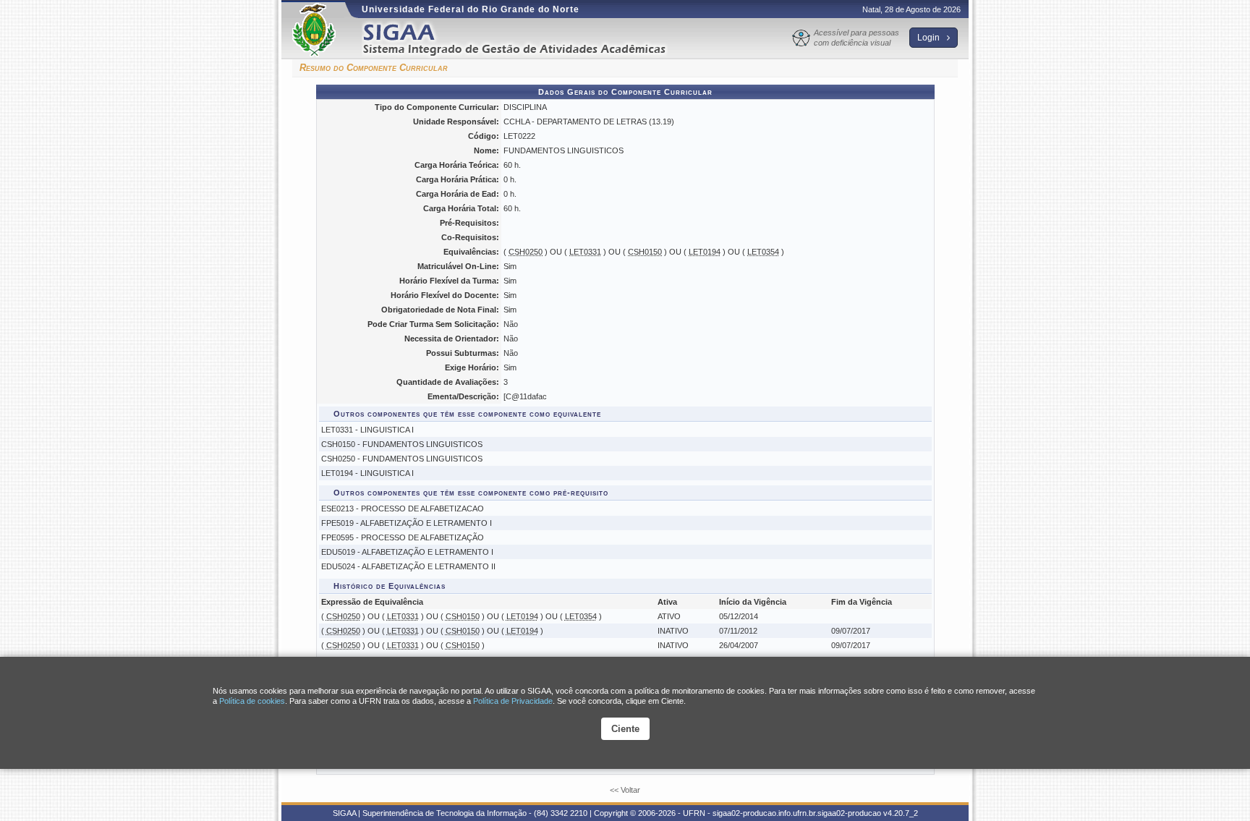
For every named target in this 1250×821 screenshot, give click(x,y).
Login (929, 38)
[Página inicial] (524, 39)
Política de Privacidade (513, 701)
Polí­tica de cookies (252, 701)
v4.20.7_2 (900, 813)
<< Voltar (625, 790)
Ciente (625, 728)
